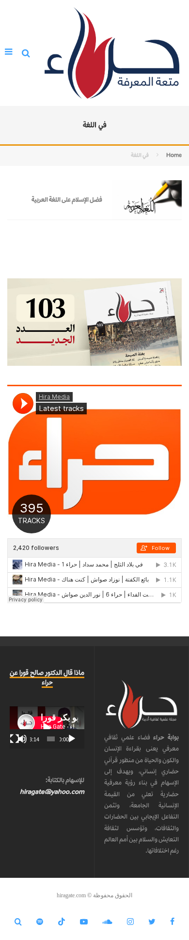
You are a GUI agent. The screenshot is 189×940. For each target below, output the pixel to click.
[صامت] (22, 739)
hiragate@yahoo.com (52, 791)
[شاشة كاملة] (14, 739)
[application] (47, 727)
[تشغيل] (72, 739)
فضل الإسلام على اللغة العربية (67, 199)
